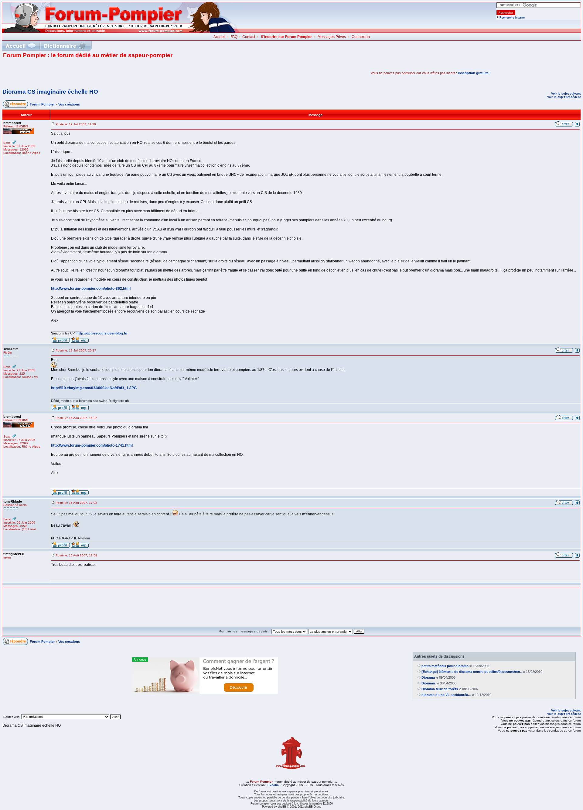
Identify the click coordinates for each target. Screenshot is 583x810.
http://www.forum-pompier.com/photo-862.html (91, 288)
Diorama (428, 677)
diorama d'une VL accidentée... (446, 695)
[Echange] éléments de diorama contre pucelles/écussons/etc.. (471, 671)
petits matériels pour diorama (445, 666)
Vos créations (69, 104)
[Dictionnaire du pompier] (65, 46)
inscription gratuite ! (474, 73)
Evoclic (273, 785)
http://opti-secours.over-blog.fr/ (102, 333)
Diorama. (428, 683)
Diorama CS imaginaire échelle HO (50, 91)
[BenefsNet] (205, 693)
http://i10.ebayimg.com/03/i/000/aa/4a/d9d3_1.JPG (94, 388)
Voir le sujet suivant (566, 93)
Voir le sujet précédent (564, 97)
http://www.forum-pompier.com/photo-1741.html (92, 445)
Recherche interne (512, 17)
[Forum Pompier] (121, 31)
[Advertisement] (74, 73)
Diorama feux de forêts (439, 689)
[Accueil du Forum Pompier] (20, 46)
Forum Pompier (42, 104)
